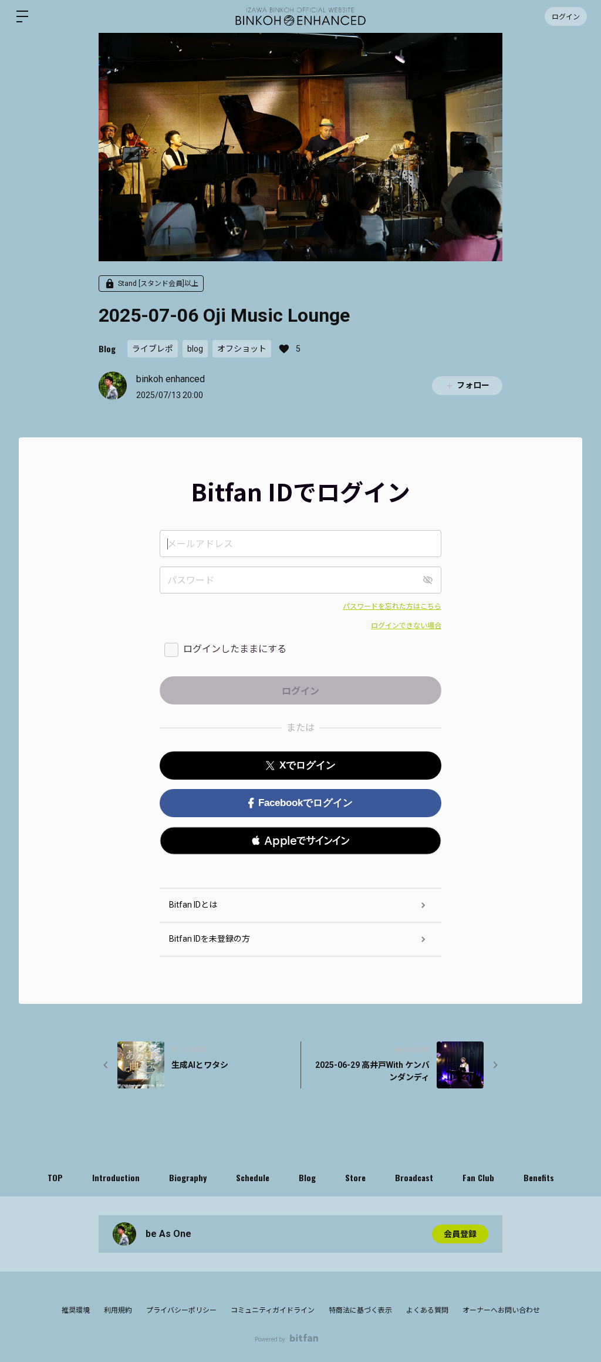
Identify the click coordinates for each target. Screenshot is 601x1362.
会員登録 (460, 1234)
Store (355, 1177)
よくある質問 (427, 1310)
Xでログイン (307, 765)
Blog (107, 348)
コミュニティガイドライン (273, 1310)
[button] (300, 841)
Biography (188, 1177)
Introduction (116, 1177)
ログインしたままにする (234, 649)
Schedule (252, 1177)
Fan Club (478, 1177)
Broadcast (414, 1177)
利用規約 (118, 1310)
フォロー (473, 385)
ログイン (566, 16)
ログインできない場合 (406, 626)
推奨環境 (76, 1310)
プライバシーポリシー (181, 1310)
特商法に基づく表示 (360, 1310)
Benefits (539, 1177)
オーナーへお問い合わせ (501, 1310)
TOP (55, 1177)
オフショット (241, 348)
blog (195, 348)
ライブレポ (152, 348)
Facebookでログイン (305, 802)
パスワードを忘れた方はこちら (392, 606)
